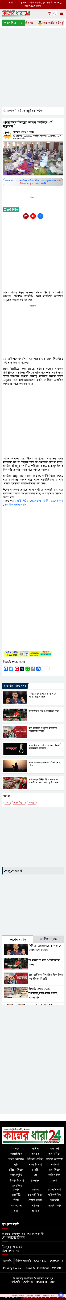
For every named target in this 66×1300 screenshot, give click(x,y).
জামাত (31, 802)
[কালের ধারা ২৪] (33, 1135)
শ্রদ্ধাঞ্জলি (54, 1200)
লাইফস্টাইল (54, 1195)
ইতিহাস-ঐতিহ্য (35, 1159)
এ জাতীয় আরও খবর (15, 686)
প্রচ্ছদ (16, 1148)
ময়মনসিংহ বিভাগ (16, 1187)
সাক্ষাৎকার (16, 1205)
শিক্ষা (16, 1200)
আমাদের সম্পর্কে (18, 1295)
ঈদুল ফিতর (18, 802)
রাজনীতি (16, 1195)
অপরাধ (35, 1154)
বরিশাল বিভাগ (16, 1180)
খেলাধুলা (54, 1164)
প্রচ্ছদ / (11, 111)
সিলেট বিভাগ (54, 1205)
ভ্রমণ (54, 1180)
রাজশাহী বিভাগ (35, 1195)
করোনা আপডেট (54, 1159)
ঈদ (7, 802)
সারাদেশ (54, 1148)
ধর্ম (19, 111)
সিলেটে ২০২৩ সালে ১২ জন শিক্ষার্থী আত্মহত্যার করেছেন (44, 747)
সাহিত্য (35, 1205)
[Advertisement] (33, 70)
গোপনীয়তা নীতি (48, 1295)
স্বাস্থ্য (16, 1211)
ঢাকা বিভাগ (54, 1170)
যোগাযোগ (29, 1295)
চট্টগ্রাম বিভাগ (16, 1170)
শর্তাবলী (37, 1295)
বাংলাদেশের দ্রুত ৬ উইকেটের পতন (44, 711)
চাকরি (35, 1170)
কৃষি (16, 1164)
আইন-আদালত (16, 1159)
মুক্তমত (35, 1189)
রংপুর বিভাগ (54, 1189)
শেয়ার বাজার (35, 1200)
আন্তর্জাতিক (16, 1154)
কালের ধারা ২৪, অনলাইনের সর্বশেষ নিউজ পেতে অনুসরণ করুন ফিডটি (33, 182)
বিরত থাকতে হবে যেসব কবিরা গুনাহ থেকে (44, 764)
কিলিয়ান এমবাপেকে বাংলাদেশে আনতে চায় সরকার (42, 695)
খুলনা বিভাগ (35, 1164)
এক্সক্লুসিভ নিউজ (32, 111)
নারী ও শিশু (54, 1175)
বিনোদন (35, 1180)
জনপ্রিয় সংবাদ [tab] (48, 939)
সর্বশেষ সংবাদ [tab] (17, 940)
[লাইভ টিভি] (33, 216)
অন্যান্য (35, 1211)
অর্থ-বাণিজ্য (54, 1154)
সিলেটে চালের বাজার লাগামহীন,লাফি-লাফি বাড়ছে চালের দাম (43, 993)
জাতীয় (35, 1148)
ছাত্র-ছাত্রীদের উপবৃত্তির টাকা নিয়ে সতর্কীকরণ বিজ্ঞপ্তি (43, 729)
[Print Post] (26, 216)
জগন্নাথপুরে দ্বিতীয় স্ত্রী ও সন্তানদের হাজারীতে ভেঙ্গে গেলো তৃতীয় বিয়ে (43, 781)
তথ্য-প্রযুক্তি (16, 1175)
